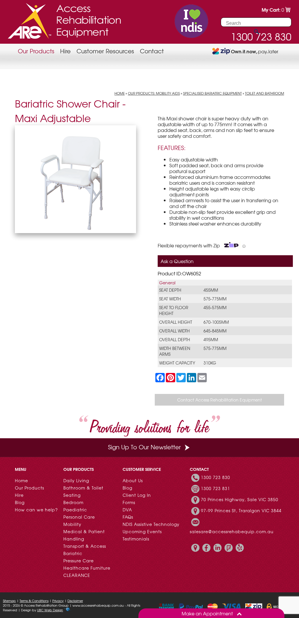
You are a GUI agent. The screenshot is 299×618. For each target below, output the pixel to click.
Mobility (72, 524)
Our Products (36, 51)
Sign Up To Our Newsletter (144, 447)
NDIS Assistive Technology (151, 524)
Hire (65, 51)
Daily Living (76, 480)
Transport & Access (84, 546)
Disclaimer (75, 600)
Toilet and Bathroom (264, 93)
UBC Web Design (50, 610)
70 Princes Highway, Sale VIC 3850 (239, 499)
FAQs (128, 517)
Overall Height (175, 322)
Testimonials (136, 539)
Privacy (58, 600)
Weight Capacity (177, 363)
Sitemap (9, 600)
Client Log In (137, 495)
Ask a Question (177, 261)
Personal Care (79, 517)
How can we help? (36, 510)
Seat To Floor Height (173, 310)
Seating (72, 495)
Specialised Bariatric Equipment (212, 93)
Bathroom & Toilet (83, 488)
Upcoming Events (142, 531)
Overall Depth (174, 339)
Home (119, 93)
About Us (133, 480)
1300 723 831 (215, 488)
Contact (152, 51)
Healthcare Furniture (86, 568)
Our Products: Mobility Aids (154, 93)
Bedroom (73, 502)
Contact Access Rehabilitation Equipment (219, 400)
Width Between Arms (174, 351)
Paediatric (75, 510)
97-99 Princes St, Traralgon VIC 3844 (241, 510)
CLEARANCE (76, 575)
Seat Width (170, 299)
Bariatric (72, 553)
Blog (20, 502)
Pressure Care (78, 561)
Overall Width (174, 331)
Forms (129, 502)
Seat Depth (170, 290)
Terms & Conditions (34, 600)
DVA (127, 510)
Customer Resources (105, 51)
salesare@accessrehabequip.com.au (232, 531)
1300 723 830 (215, 477)
